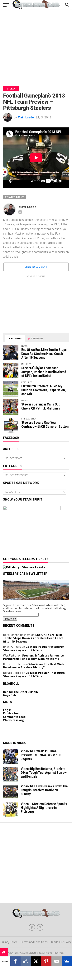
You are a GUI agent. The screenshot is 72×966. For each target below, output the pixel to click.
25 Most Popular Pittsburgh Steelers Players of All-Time (34, 648)
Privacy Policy (9, 942)
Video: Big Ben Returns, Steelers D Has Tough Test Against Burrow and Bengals (44, 772)
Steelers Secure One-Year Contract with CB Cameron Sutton (45, 424)
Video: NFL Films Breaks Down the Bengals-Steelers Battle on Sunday (44, 790)
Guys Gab (9, 695)
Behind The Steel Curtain (20, 691)
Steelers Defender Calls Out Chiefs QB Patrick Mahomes (40, 406)
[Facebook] (15, 961)
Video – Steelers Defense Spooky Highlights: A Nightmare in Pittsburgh (44, 807)
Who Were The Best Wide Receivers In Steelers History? (33, 666)
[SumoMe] (67, 961)
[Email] (56, 961)
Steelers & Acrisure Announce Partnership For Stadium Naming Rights (33, 657)
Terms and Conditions (34, 942)
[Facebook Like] (26, 961)
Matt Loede (26, 117)
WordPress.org (13, 720)
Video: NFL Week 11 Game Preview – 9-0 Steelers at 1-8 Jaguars (40, 755)
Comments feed (14, 716)
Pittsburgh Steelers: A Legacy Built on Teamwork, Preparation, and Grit (43, 390)
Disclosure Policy (61, 942)
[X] (36, 961)
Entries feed (11, 713)
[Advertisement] (36, 46)
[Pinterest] (46, 961)
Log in (7, 709)
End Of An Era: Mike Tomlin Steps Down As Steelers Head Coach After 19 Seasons (44, 353)
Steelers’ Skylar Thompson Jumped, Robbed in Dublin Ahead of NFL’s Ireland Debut (43, 372)
